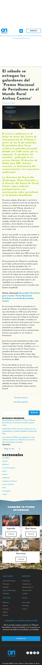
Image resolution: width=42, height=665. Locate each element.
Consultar (11, 534)
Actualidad (5, 458)
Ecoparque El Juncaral (9, 481)
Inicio (1, 35)
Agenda (4, 461)
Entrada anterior (21, 398)
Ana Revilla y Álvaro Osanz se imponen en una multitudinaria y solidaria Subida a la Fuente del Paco (19, 431)
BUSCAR (34, 413)
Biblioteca (5, 464)
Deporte (5, 474)
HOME (4, 487)
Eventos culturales (8, 484)
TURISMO (4, 494)
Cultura (4, 471)
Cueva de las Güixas (8, 468)
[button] (21, 31)
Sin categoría (6, 491)
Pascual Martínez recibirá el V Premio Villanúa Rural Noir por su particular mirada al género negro (18, 422)
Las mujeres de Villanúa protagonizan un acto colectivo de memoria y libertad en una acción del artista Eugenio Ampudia (18, 440)
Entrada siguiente (21, 402)
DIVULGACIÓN (6, 477)
